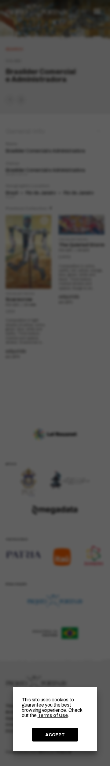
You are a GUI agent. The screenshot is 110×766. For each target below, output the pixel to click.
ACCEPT (55, 734)
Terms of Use (53, 715)
